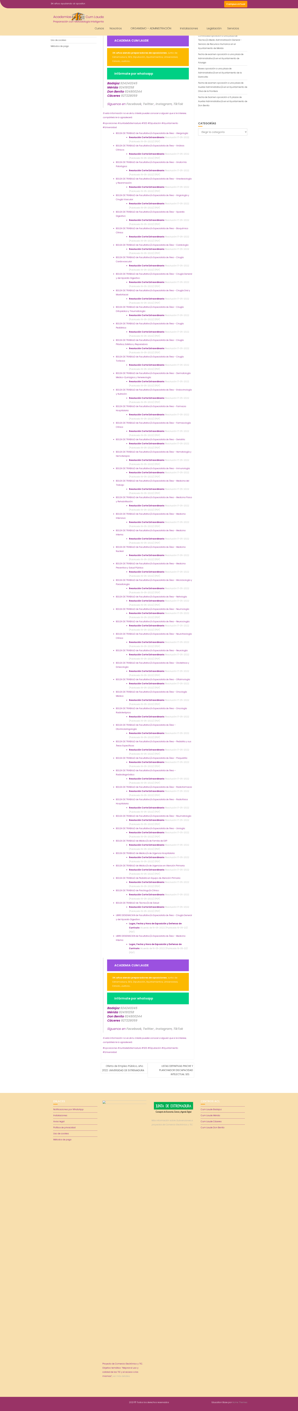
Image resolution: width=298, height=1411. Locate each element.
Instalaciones (189, 28)
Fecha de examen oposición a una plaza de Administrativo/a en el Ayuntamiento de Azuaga (221, 58)
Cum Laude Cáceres (211, 1121)
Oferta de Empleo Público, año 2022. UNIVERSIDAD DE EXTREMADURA (123, 1068)
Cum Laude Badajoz (211, 1109)
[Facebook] (202, 4)
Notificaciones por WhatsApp (68, 1109)
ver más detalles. (121, 1376)
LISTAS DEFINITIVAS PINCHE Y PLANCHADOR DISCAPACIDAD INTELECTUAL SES (176, 1070)
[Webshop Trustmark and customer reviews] (174, 1136)
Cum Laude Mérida (210, 1115)
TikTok (178, 104)
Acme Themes (239, 1402)
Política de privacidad (64, 1127)
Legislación (214, 28)
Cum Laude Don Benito (213, 1127)
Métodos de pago (60, 46)
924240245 (128, 83)
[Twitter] (208, 4)
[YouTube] (214, 4)
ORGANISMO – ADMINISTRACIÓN (151, 28)
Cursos (99, 28)
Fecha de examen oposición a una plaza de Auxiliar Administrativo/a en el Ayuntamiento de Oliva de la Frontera (222, 87)
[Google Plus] (220, 4)
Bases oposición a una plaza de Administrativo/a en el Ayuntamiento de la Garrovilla (220, 72)
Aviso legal (58, 1121)
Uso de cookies (58, 40)
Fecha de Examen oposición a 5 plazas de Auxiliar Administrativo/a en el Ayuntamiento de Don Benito (222, 101)
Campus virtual (235, 4)
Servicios (233, 28)
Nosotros (116, 28)
